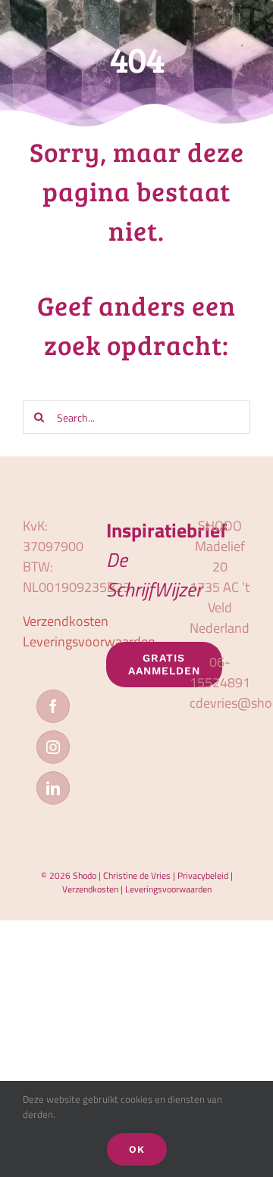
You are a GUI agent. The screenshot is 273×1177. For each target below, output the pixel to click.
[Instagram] (53, 747)
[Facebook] (53, 706)
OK (137, 1149)
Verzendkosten (65, 621)
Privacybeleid (202, 875)
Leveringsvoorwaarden (89, 641)
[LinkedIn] (53, 788)
